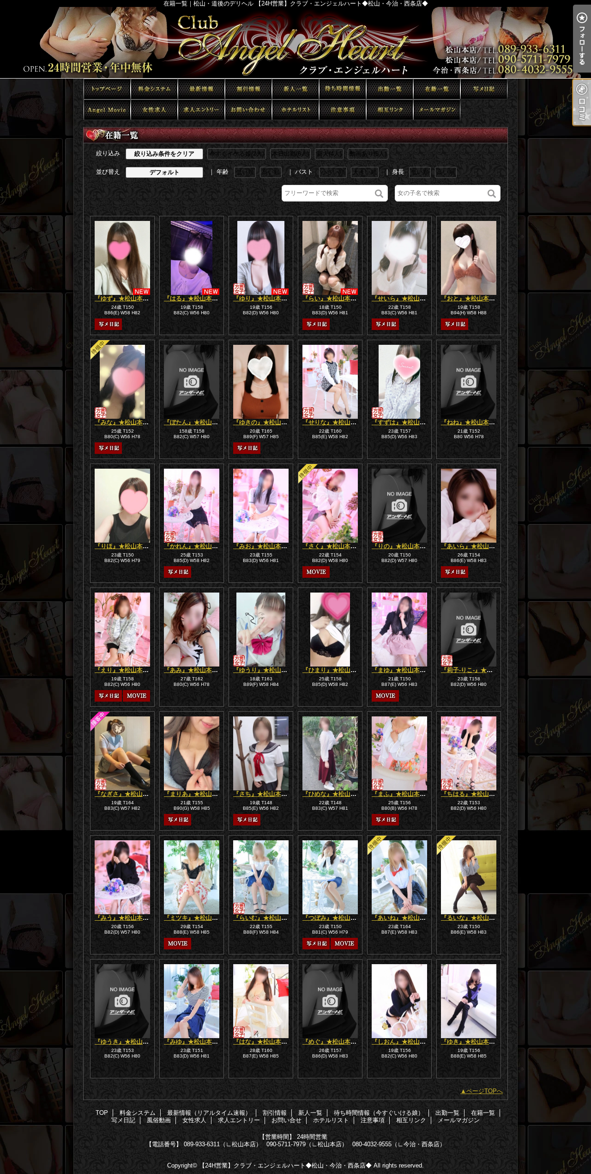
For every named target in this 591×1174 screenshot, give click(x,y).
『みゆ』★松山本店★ (194, 1041)
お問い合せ (248, 109)
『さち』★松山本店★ (263, 793)
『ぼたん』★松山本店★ (197, 422)
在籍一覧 (436, 89)
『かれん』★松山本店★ (197, 546)
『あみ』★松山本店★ (194, 669)
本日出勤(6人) (290, 153)
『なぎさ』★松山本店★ (128, 793)
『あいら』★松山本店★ (474, 546)
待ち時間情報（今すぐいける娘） (342, 89)
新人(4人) (329, 153)
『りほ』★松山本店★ (125, 546)
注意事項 (342, 109)
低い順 (245, 172)
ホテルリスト (295, 109)
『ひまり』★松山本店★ (335, 669)
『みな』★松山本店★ (125, 422)
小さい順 (333, 172)
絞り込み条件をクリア (164, 153)
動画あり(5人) (368, 153)
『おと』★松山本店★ (471, 298)
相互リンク (389, 109)
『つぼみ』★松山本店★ (335, 917)
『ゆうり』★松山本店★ (266, 669)
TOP (107, 89)
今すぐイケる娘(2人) (236, 153)
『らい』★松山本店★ (332, 298)
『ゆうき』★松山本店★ (128, 1041)
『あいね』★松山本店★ (405, 917)
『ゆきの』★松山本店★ (266, 422)
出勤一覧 (389, 89)
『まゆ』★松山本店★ (402, 669)
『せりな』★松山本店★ (335, 422)
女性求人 (154, 109)
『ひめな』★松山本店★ (335, 793)
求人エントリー (201, 109)
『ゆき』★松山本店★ (471, 1041)
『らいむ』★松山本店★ (266, 917)
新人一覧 (295, 89)
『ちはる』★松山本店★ (474, 793)
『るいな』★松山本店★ (474, 917)
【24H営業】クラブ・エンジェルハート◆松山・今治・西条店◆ (285, 1165)
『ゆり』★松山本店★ (263, 298)
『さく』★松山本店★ (332, 546)
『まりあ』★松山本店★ (197, 793)
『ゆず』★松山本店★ (125, 298)
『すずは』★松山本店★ (405, 422)
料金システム (154, 89)
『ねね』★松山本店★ (471, 422)
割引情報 (248, 89)
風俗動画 (107, 109)
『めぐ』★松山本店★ (332, 1041)
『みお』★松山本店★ (263, 546)
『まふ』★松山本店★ (402, 793)
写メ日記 (483, 89)
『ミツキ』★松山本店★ (197, 917)
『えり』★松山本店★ (125, 669)
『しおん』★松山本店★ (405, 1041)
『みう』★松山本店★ (125, 917)
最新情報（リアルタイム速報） (201, 89)
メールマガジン (436, 109)
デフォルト (165, 172)
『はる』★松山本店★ (194, 298)
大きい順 (365, 172)
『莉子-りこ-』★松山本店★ (479, 669)
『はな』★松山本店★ (263, 1041)
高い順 (271, 172)
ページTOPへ (484, 1091)
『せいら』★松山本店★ (405, 298)
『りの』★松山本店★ (402, 546)
